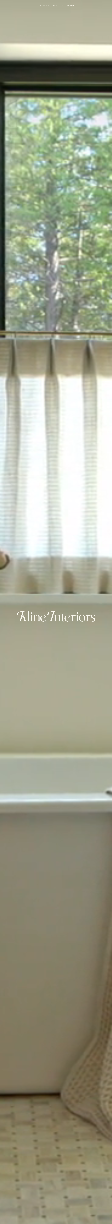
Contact (70, 6)
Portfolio (44, 6)
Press (62, 6)
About (54, 6)
